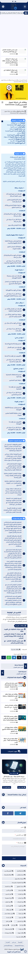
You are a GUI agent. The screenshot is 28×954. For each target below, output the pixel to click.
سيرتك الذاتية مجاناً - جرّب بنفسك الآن (14, 776)
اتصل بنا (8, 942)
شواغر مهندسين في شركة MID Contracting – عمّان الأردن (10, 740)
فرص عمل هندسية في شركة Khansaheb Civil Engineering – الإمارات (11, 685)
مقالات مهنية (21, 787)
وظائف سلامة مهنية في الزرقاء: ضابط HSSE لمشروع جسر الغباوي (10, 729)
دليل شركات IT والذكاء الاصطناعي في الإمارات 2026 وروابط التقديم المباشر (10, 60)
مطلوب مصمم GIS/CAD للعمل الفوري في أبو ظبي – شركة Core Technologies (10, 718)
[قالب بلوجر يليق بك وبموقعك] (22, 949)
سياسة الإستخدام (8, 945)
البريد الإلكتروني (19, 835)
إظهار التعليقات (12, 751)
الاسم (22, 827)
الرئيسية (20, 942)
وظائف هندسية (15, 80)
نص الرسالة (20, 842)
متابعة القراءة (7, 787)
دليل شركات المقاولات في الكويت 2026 (13, 630)
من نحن (14, 942)
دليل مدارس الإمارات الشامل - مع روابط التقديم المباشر (10, 50)
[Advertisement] (14, 31)
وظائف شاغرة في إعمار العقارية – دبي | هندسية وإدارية (11, 707)
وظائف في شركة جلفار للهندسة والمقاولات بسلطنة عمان (10, 696)
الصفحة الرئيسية (23, 80)
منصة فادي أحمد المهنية (14, 952)
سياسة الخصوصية (19, 945)
